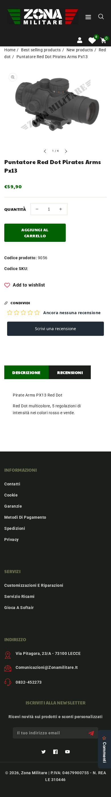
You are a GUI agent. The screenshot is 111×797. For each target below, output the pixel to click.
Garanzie (13, 506)
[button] (88, 18)
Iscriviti (91, 733)
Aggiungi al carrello (35, 232)
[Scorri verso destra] (66, 152)
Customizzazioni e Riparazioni (33, 585)
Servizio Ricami (19, 596)
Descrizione (26, 372)
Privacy (11, 539)
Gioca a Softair (19, 607)
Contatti (12, 484)
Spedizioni (14, 528)
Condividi (20, 303)
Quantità (15, 209)
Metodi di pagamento (25, 517)
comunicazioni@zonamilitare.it (47, 667)
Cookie (11, 495)
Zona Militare (34, 773)
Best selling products (41, 50)
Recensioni (70, 372)
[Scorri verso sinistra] (45, 152)
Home (9, 50)
